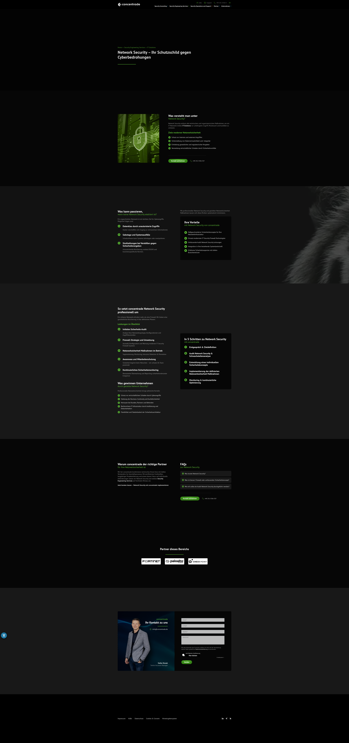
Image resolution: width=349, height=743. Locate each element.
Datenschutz (139, 718)
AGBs (130, 718)
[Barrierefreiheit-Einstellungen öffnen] (4, 635)
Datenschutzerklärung (201, 649)
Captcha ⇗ (220, 657)
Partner (216, 6)
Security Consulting (161, 6)
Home (120, 47)
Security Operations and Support (201, 6)
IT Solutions (151, 47)
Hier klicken (193, 655)
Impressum (122, 718)
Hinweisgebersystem (169, 718)
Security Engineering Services (179, 6)
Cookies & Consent (153, 718)
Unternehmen (225, 6)
